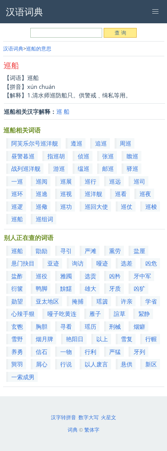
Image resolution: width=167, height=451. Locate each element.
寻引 (66, 251)
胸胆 (41, 326)
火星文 (108, 417)
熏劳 (115, 251)
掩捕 (78, 301)
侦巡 (83, 156)
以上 (102, 339)
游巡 (59, 168)
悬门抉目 (23, 263)
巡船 (17, 219)
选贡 (90, 276)
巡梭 (151, 206)
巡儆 (41, 206)
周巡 (125, 143)
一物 (66, 352)
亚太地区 (47, 301)
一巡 (17, 181)
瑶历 (90, 326)
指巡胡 (56, 156)
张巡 (108, 156)
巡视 (66, 194)
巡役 (41, 276)
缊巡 (83, 168)
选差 (126, 263)
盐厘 (139, 251)
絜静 (144, 313)
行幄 (151, 339)
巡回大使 (96, 206)
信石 (41, 352)
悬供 (126, 364)
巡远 (115, 181)
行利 (90, 352)
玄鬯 (17, 326)
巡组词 (44, 219)
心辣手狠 (23, 313)
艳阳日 (75, 339)
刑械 (115, 326)
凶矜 (115, 276)
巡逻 (17, 206)
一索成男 (23, 377)
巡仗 (126, 206)
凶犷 (139, 288)
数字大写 (88, 417)
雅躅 (66, 276)
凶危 (151, 263)
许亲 (126, 301)
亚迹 (53, 263)
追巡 (101, 143)
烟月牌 (44, 339)
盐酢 (17, 276)
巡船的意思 (38, 48)
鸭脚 (41, 288)
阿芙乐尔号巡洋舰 (34, 143)
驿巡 (132, 168)
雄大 (90, 288)
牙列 (139, 352)
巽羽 (17, 364)
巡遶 (41, 194)
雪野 (17, 339)
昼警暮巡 (23, 156)
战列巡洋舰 (25, 168)
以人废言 (96, 364)
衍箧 (17, 288)
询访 (78, 263)
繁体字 (91, 429)
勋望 (17, 301)
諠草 (119, 313)
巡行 (90, 181)
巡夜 (145, 194)
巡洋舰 (93, 194)
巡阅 (41, 181)
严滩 (90, 251)
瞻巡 (132, 156)
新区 (151, 364)
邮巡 (108, 168)
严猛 (115, 352)
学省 (151, 301)
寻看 (66, 326)
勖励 (41, 251)
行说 (66, 364)
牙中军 (142, 276)
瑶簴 (102, 301)
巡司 (139, 181)
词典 (73, 429)
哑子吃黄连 (62, 313)
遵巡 (76, 143)
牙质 (115, 288)
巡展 (66, 181)
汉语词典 (13, 48)
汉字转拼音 (63, 417)
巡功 (66, 206)
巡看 (121, 194)
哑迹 (102, 263)
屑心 (41, 364)
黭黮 (66, 288)
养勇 (17, 352)
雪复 (126, 339)
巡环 (17, 194)
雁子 (95, 313)
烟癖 (139, 326)
